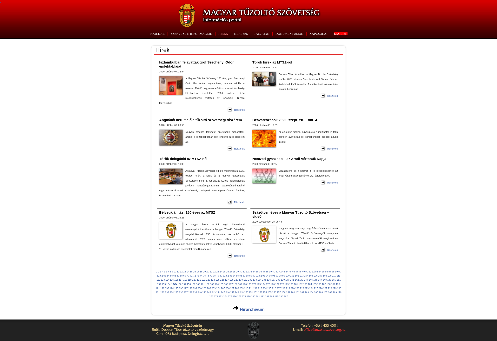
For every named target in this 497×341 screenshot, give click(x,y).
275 (230, 296)
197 (186, 288)
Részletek (239, 110)
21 (211, 271)
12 (181, 271)
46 (293, 271)
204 (218, 288)
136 (269, 279)
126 (222, 279)
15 (191, 271)
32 (247, 271)
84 (234, 275)
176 (273, 284)
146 (315, 279)
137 (273, 279)
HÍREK (223, 33)
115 (172, 279)
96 (273, 275)
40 (273, 271)
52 (313, 271)
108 (325, 275)
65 (171, 275)
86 (240, 275)
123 (208, 279)
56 (326, 271)
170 (245, 284)
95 (270, 275)
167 (231, 284)
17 (197, 271)
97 (277, 275)
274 (225, 296)
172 (254, 284)
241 (204, 292)
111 (338, 275)
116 (176, 279)
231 (158, 292)
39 (270, 271)
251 (251, 292)
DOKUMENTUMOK (289, 33)
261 (297, 292)
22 (214, 271)
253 (260, 292)
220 (293, 288)
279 (249, 296)
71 (191, 275)
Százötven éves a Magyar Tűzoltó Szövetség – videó (290, 214)
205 (223, 288)
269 (335, 292)
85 (237, 275)
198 (190, 288)
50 (306, 271)
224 (311, 288)
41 (277, 271)
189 (333, 284)
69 (184, 275)
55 (323, 271)
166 (226, 284)
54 (320, 271)
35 (257, 271)
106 (316, 275)
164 (217, 284)
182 (301, 284)
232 (162, 292)
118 (185, 279)
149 (329, 279)
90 (254, 275)
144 (306, 279)
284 (272, 296)
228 (330, 288)
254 (265, 292)
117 (181, 279)
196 (181, 288)
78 (214, 275)
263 (307, 292)
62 (161, 275)
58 (333, 271)
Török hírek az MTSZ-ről (272, 62)
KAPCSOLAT (318, 33)
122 (204, 279)
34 (254, 271)
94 (267, 275)
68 (181, 275)
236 (181, 292)
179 (287, 284)
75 (204, 275)
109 (330, 275)
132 (250, 279)
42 (280, 271)
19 (204, 271)
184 (310, 284)
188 (329, 284)
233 (167, 292)
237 (186, 292)
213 (260, 288)
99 (283, 275)
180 (291, 284)
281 (258, 296)
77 (211, 275)
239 (195, 292)
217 (279, 288)
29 (237, 271)
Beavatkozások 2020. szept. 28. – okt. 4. (285, 120)
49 (303, 271)
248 (237, 292)
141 (292, 279)
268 (330, 292)
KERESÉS (241, 33)
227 (325, 288)
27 (230, 271)
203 (214, 288)
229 (335, 288)
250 (246, 292)
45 (290, 271)
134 (259, 279)
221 (297, 288)
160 (198, 284)
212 (255, 288)
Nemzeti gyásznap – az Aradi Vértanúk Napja (289, 159)
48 (300, 271)
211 (251, 288)
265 (316, 292)
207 (232, 288)
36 (260, 271)
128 (231, 279)
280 (253, 296)
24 (221, 271)
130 (241, 279)
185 (315, 284)
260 (293, 292)
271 (211, 296)
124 (213, 279)
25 (224, 271)
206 (228, 288)
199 (195, 288)
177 (277, 284)
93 (263, 275)
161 (203, 284)
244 (218, 292)
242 (209, 292)
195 (176, 288)
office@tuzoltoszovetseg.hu (325, 329)
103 (302, 275)
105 (311, 275)
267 (325, 292)
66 (174, 275)
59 (336, 271)
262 (302, 292)
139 (283, 279)
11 (178, 271)
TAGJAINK (261, 33)
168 (235, 284)
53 (316, 271)
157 (184, 284)
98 (280, 275)
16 (194, 271)
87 (244, 275)
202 (209, 288)
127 (227, 279)
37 (263, 271)
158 (189, 284)
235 (176, 292)
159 (193, 284)
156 (179, 284)
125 (217, 279)
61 (158, 275)
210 (246, 288)
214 (265, 288)
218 (283, 288)
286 (281, 296)
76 (207, 275)
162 (207, 284)
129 (236, 279)
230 (339, 288)
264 (311, 292)
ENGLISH (341, 33)
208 (237, 288)
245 (223, 292)
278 (244, 296)
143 (301, 279)
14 (188, 271)
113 (163, 279)
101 (292, 275)
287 (286, 296)
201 (204, 288)
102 (297, 275)
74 (201, 275)
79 (217, 275)
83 (230, 275)
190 (338, 284)
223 (307, 288)
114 (167, 279)
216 (274, 288)
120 (194, 279)
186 (319, 284)
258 (284, 292)
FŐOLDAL (157, 33)
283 (267, 296)
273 (221, 296)
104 (306, 275)
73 (197, 275)
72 (194, 275)
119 (190, 279)
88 (247, 275)
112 (158, 279)
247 (232, 292)
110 (334, 275)
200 (200, 288)
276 (235, 296)
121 (199, 279)
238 (190, 292)
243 (214, 292)
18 (201, 271)
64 (168, 275)
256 (274, 292)
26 (227, 271)
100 (288, 275)
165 (221, 284)
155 (174, 284)
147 (320, 279)
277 (239, 296)
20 (207, 271)
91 (257, 275)
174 (263, 284)
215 (269, 288)
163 (212, 284)
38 (267, 271)
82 (227, 275)
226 (321, 288)
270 (339, 292)
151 (339, 279)
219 (288, 288)
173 (259, 284)
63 (164, 275)
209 (242, 288)
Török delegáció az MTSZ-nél (183, 159)
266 (321, 292)
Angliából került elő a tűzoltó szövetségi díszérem (200, 120)
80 (221, 275)
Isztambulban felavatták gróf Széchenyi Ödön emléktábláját (197, 64)
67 (178, 275)
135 (264, 279)
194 (172, 288)
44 (287, 271)
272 (216, 296)
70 (188, 275)
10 (175, 271)
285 (277, 296)
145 (311, 279)
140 (287, 279)
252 (256, 292)
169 (240, 284)
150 (334, 279)
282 (263, 296)
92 (260, 275)
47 (296, 271)
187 (324, 284)
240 (200, 292)
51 (310, 271)
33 (250, 271)
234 (172, 292)
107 (320, 275)
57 (329, 271)
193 (167, 288)
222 (302, 288)
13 (184, 271)
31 (244, 271)
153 (164, 284)
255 (270, 292)
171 (249, 284)
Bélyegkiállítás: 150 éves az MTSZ (187, 212)
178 (282, 284)
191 (158, 288)
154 (168, 284)
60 (339, 271)
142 (297, 279)
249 (242, 292)
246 (228, 292)
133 (255, 279)
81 (224, 275)
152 (159, 284)
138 (278, 279)
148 (325, 279)
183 (305, 284)
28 (234, 271)
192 (162, 288)
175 (268, 284)
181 (296, 284)
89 (250, 275)
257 (279, 292)
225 (316, 288)
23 (217, 271)
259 (288, 292)
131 (245, 279)
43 (283, 271)
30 (240, 271)
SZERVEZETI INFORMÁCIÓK (191, 33)
